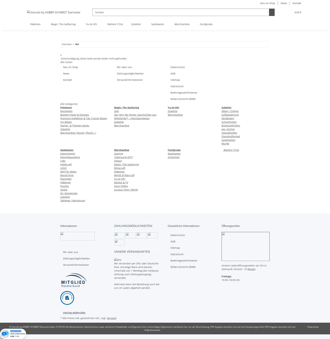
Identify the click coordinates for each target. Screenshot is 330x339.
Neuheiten (66, 111)
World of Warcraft (124, 175)
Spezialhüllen (229, 132)
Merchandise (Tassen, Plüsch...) (78, 132)
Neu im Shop (267, 3)
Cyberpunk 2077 (123, 157)
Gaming (118, 153)
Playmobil (66, 179)
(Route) (251, 269)
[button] (283, 12)
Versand (111, 318)
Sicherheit (173, 157)
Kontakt (297, 3)
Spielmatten (228, 140)
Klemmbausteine (70, 157)
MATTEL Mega (68, 171)
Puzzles (64, 186)
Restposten (174, 153)
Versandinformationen (130, 79)
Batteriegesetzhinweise (183, 92)
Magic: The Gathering (126, 164)
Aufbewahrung (230, 114)
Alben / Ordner (230, 111)
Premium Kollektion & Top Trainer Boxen (83, 118)
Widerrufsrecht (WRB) (182, 99)
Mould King (67, 175)
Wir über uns (124, 67)
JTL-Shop (323, 326)
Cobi (62, 160)
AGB (172, 73)
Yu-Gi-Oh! (119, 179)
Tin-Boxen (66, 122)
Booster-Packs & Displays (74, 114)
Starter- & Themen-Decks (74, 125)
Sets (116, 111)
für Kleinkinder (69, 193)
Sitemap (175, 79)
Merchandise (121, 125)
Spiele (63, 189)
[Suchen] (272, 12)
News (284, 3)
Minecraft (119, 168)
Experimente (67, 153)
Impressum (177, 86)
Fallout (118, 160)
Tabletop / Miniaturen (72, 200)
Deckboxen (228, 118)
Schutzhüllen (229, 122)
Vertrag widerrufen (74, 312)
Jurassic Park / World (126, 189)
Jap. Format (228, 129)
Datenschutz (177, 67)
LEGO (63, 168)
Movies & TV (121, 182)
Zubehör (65, 129)
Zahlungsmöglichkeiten (130, 73)
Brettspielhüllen (231, 125)
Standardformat (231, 136)
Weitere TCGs (231, 150)
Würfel (225, 143)
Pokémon (65, 182)
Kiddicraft (66, 164)
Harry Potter (121, 186)
